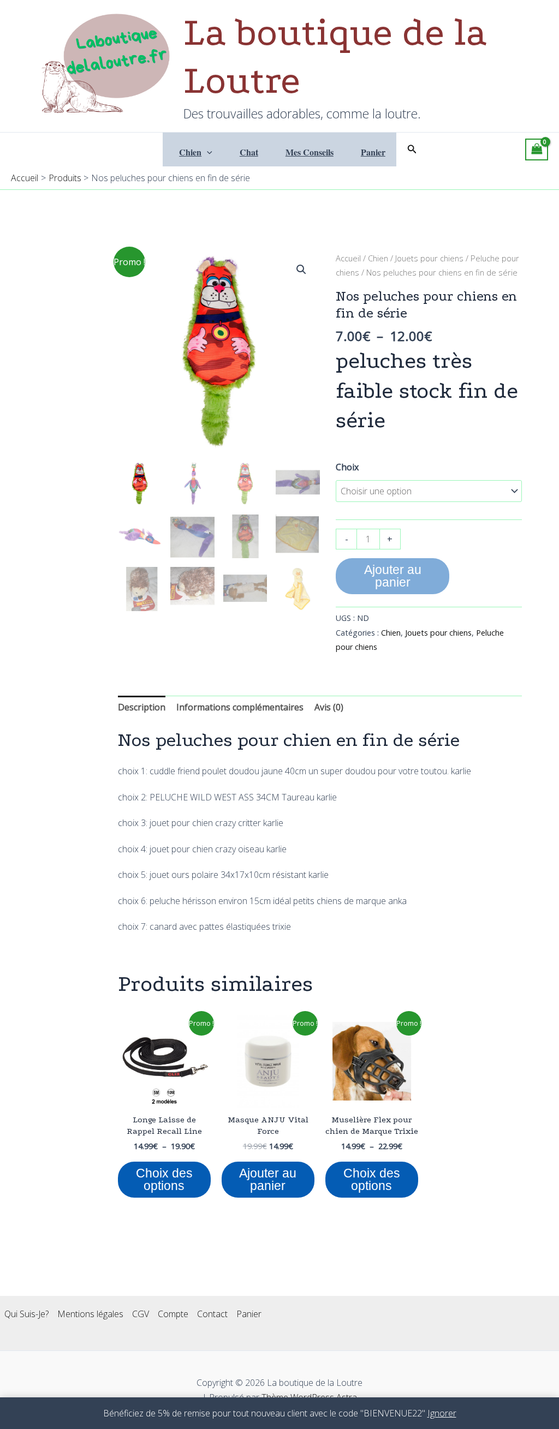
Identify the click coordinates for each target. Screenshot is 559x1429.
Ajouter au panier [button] (267, 1179)
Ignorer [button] (441, 1413)
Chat (249, 152)
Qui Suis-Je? (26, 1314)
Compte (173, 1314)
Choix (347, 467)
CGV (140, 1314)
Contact (212, 1314)
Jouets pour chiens (429, 258)
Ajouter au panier (392, 576)
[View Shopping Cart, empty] (536, 149)
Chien (190, 152)
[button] (206, 152)
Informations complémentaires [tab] (240, 707)
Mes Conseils (310, 152)
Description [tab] (141, 707)
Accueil (348, 258)
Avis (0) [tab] (328, 707)
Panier (373, 152)
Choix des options (164, 1179)
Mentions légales (90, 1314)
